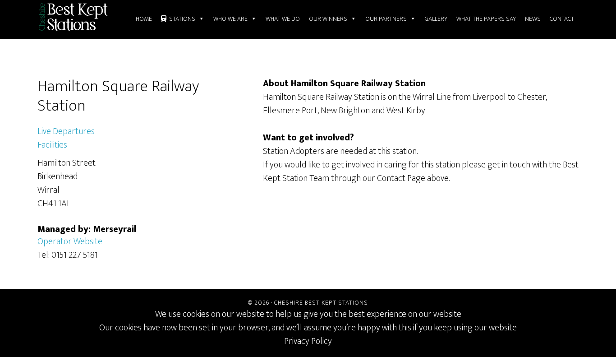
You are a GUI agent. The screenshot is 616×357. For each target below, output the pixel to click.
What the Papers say (486, 19)
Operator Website (69, 241)
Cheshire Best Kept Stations (321, 302)
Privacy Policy (308, 341)
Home (144, 19)
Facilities (52, 145)
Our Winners (328, 19)
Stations (182, 19)
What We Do (283, 19)
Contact (562, 19)
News (533, 19)
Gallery (436, 19)
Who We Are (230, 19)
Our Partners (386, 19)
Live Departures (66, 131)
